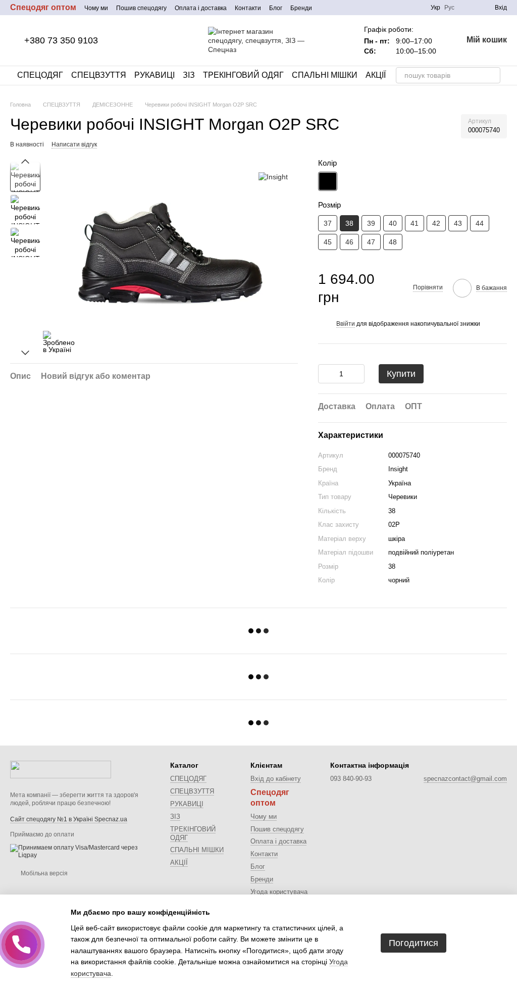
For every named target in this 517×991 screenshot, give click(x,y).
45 (328, 242)
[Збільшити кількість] (357, 374)
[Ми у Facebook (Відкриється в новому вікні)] (378, 8)
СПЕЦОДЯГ (40, 75)
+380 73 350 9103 (61, 40)
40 (393, 223)
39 (371, 223)
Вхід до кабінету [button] (275, 778)
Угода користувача (278, 892)
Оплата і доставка (201, 8)
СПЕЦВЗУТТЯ (98, 75)
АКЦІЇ (376, 75)
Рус (449, 8)
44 (480, 223)
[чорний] (327, 181)
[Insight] (273, 176)
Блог (275, 8)
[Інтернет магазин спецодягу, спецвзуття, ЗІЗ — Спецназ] (60, 769)
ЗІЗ (189, 75)
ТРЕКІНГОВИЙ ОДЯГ (243, 75)
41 (414, 223)
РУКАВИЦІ (154, 75)
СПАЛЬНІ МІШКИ (324, 75)
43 (458, 223)
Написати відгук (74, 144)
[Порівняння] (468, 8)
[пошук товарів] (492, 75)
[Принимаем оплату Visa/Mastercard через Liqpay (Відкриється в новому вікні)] (82, 851)
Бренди (301, 8)
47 (371, 242)
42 (436, 223)
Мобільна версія (43, 873)
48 (393, 242)
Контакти (248, 8)
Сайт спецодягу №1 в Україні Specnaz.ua (68, 819)
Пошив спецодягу (141, 8)
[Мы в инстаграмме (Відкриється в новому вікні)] (390, 8)
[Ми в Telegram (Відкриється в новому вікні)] (402, 8)
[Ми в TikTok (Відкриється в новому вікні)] (414, 8)
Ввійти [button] (345, 323)
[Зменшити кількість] (326, 374)
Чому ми (96, 8)
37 (328, 223)
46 (349, 242)
